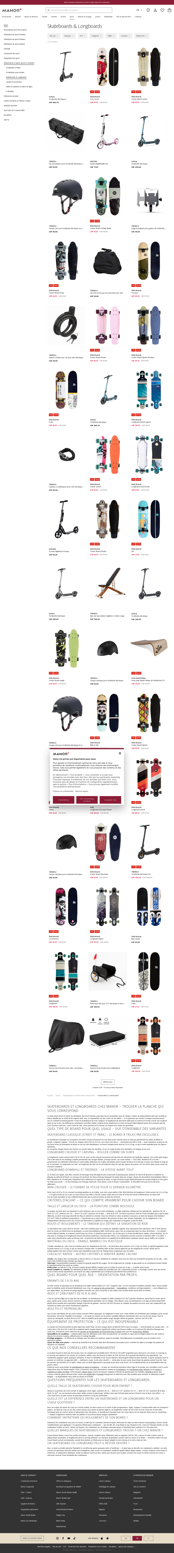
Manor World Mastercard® (66, 1492)
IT (148, 1538)
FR (137, 10)
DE (126, 1538)
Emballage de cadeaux (107, 1487)
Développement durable (142, 1515)
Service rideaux (104, 1492)
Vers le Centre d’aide (32, 1538)
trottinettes (121, 1369)
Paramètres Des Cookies (97, 1547)
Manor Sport (87, 1372)
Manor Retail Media (28, 1515)
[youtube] (68, 1538)
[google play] (107, 1538)
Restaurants (137, 1509)
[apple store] (101, 1538)
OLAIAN (148, 1372)
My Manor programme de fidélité (68, 1487)
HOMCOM (91, 1374)
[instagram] (57, 1538)
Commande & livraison (29, 1481)
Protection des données (77, 1547)
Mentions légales (44, 1547)
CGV (64, 1547)
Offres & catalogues (63, 1481)
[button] (7, 16)
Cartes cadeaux (104, 1481)
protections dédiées (141, 1332)
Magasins (137, 1492)
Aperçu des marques (126, 1547)
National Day (61, 1526)
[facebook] (63, 1538)
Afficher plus (107, 1082)
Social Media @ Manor (64, 1509)
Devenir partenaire (106, 1498)
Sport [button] (58, 1095)
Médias (136, 1521)
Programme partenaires (29, 1509)
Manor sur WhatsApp (29, 1521)
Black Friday (60, 1521)
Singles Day (60, 1515)
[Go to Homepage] (12, 10)
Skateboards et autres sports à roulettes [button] (79, 1095)
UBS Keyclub (61, 1504)
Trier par (52, 36)
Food (135, 1504)
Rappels (102, 1509)
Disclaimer (112, 1547)
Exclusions (103, 1515)
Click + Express (26, 1498)
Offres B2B (103, 1504)
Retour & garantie (27, 1487)
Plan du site (56, 1547)
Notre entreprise (139, 1481)
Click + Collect (26, 1492)
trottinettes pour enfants (139, 1369)
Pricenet (100, 1374)
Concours (102, 1521)
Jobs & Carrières (139, 1487)
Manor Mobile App (63, 1498)
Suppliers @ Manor (28, 1504)
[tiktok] (74, 1538)
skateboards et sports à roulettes (85, 1367)
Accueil (50, 1095)
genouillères (122, 1288)
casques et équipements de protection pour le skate (100, 1332)
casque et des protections (104, 1288)
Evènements (138, 1498)
